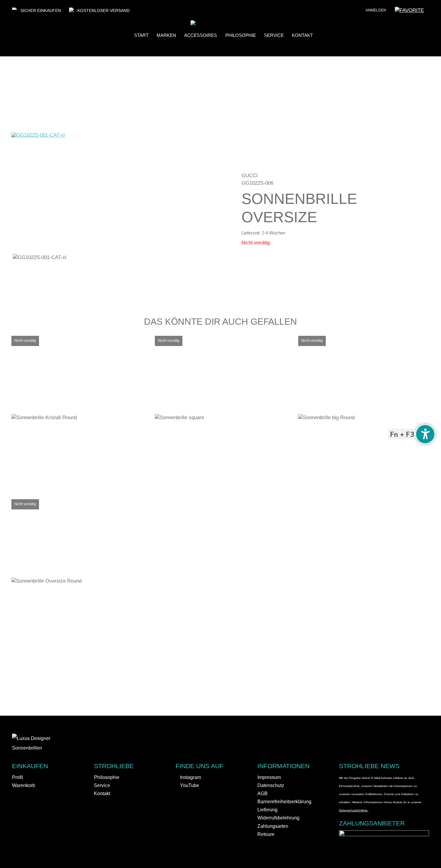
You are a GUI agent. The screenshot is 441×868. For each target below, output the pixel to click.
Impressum (269, 777)
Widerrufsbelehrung (278, 817)
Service (274, 35)
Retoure (265, 834)
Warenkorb (23, 785)
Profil (17, 777)
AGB (262, 793)
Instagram (190, 777)
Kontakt (302, 35)
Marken (166, 35)
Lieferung (267, 809)
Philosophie (240, 35)
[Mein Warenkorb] (432, 12)
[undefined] (425, 434)
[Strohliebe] (201, 23)
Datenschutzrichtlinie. (353, 810)
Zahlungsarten (272, 826)
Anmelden (376, 10)
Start (141, 35)
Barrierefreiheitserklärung (284, 801)
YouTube (189, 785)
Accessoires (200, 35)
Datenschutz (270, 785)
